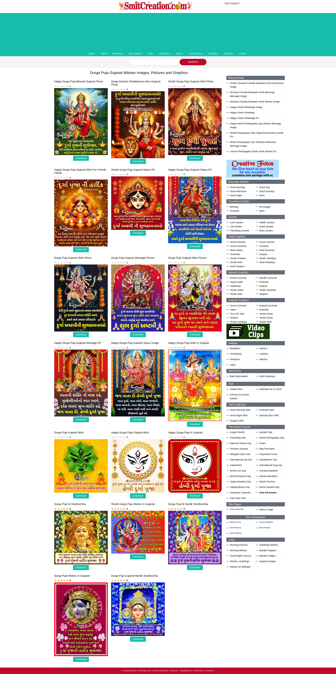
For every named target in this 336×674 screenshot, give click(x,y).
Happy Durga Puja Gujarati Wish (130, 432)
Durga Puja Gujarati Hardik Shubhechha (134, 575)
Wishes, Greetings (239, 561)
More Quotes (266, 230)
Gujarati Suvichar (268, 305)
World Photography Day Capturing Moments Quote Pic (256, 135)
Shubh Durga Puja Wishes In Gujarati (133, 504)
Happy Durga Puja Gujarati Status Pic (190, 169)
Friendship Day (238, 437)
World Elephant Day (240, 476)
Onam (262, 443)
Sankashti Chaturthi (240, 492)
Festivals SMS (266, 410)
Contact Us (209, 671)
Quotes (228, 54)
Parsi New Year (238, 498)
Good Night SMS (239, 415)
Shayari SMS (237, 420)
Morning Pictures (239, 545)
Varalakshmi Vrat (268, 459)
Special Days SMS (269, 415)
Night (179, 54)
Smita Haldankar (237, 509)
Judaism (263, 353)
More (262, 195)
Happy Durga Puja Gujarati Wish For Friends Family (80, 171)
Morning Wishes (238, 550)
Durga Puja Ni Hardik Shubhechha (188, 504)
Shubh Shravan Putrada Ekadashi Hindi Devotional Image (256, 85)
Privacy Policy (199, 671)
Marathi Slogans (267, 550)
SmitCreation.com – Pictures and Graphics (153, 671)
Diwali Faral (236, 389)
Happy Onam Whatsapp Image (246, 107)
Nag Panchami (267, 448)
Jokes (233, 309)
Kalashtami (236, 465)
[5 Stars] (67, 86)
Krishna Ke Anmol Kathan (239, 396)
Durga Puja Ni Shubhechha (70, 504)
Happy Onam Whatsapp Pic (244, 118)
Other (242, 54)
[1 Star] (55, 86)
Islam (233, 365)
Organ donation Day (240, 481)
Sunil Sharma (235, 528)
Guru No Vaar (237, 313)
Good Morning (237, 187)
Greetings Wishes (268, 545)
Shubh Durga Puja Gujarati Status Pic (133, 169)
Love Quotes (236, 222)
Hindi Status (236, 250)
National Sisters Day (240, 443)
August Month (237, 432)
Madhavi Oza (235, 522)
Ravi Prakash (264, 528)
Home (91, 54)
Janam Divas (266, 313)
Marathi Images (267, 555)
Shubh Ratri (236, 262)
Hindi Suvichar (266, 250)
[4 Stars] (64, 86)
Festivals (164, 54)
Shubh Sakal (236, 290)
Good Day (264, 187)
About (104, 54)
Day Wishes (135, 54)
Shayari (213, 54)
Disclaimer (174, 671)
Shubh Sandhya (267, 258)
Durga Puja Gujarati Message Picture (132, 257)
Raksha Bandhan (268, 476)
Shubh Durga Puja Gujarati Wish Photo (191, 81)
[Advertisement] (168, 31)
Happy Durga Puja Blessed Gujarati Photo (78, 81)
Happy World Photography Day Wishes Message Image (255, 125)
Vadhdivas (235, 286)
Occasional (195, 54)
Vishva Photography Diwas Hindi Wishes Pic (253, 151)
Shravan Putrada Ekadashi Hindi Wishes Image (255, 101)
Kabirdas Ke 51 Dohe (270, 389)
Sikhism (263, 359)
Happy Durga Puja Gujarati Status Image (135, 342)
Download (81, 158)
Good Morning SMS (240, 410)
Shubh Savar (266, 317)
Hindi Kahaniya (267, 262)
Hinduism (235, 359)
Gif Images (265, 207)
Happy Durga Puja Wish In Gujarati (188, 342)
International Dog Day (270, 465)
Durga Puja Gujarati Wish (69, 432)
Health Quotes (266, 222)
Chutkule (264, 246)
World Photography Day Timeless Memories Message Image (253, 144)
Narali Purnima (267, 481)
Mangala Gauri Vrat (240, 454)
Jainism (263, 348)
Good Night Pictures (240, 555)
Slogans (263, 294)
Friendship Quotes (239, 230)
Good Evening (266, 191)
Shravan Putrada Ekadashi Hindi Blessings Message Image (252, 94)
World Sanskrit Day (269, 487)
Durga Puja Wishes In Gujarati (72, 575)
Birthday (234, 207)
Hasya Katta (236, 282)
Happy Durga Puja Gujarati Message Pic (77, 342)
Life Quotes (236, 226)
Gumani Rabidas (266, 522)
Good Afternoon (238, 191)
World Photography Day (271, 437)
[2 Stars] (58, 86)
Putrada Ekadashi (268, 470)
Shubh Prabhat (238, 258)
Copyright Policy (186, 671)
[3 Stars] (61, 86)
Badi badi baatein (239, 376)
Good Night (236, 195)
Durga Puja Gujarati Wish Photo (72, 257)
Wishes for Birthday (240, 567)
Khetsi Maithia (236, 533)
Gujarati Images (267, 561)
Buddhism (235, 348)
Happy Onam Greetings (242, 112)
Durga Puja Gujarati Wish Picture (187, 257)
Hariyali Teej (265, 432)
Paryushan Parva (268, 454)
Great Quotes (266, 226)
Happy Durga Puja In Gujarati (185, 432)
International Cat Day (241, 459)
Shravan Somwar (239, 448)
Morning (117, 54)
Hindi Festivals (237, 242)
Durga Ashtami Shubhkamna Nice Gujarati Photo (135, 83)
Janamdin (235, 254)
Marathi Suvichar (268, 278)
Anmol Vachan (266, 242)
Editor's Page (266, 509)
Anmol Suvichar (238, 246)
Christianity (236, 353)
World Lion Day (238, 470)
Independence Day (240, 487)
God (150, 54)
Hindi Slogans (237, 266)
